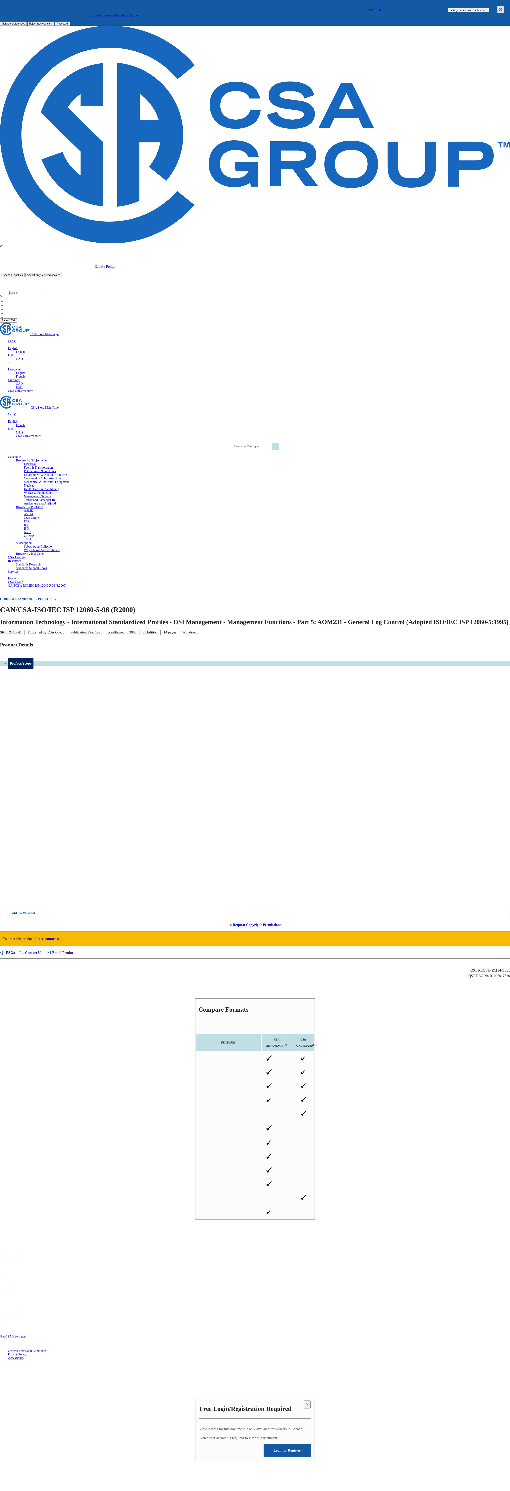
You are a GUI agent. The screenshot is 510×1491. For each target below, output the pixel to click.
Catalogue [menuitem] (14, 456)
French (20, 351)
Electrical (30, 464)
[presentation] (1, 246)
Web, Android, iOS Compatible (228, 1212)
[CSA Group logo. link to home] (255, 242)
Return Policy (13, 1276)
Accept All (373, 10)
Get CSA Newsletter (13, 1336)
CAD (19, 359)
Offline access (228, 1058)
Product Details (16, 644)
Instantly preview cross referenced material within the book (228, 1156)
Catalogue (10, 1268)
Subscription (11, 1256)
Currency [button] (14, 380)
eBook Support (13, 1287)
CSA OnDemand (305, 1042)
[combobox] (254, 446)
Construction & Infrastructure (42, 478)
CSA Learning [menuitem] (17, 557)
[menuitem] (267, 464)
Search (4, 292)
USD (11, 355)
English (21, 373)
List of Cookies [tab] (17, 285)
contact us (52, 939)
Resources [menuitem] (14, 561)
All (7, 300)
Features (228, 1042)
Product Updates (15, 1293)
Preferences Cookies (17, 308)
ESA (27, 521)
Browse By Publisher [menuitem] (29, 507)
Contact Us (10, 1327)
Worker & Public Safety (39, 492)
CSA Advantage (276, 1042)
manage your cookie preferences (468, 10)
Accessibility (16, 1358)
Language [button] (14, 369)
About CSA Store (14, 1251)
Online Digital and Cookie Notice (113, 15)
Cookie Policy (104, 266)
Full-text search (228, 1072)
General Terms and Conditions (27, 1350)
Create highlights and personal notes (228, 1086)
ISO (26, 528)
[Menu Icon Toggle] (9, 363)
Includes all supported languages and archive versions (228, 1113)
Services (7, 1262)
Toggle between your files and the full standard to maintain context (228, 1143)
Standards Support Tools (31, 568)
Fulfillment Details (18, 1282)
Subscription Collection (38, 546)
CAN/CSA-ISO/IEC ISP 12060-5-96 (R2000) (37, 585)
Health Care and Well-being (41, 489)
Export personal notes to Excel (228, 1170)
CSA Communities (15, 1307)
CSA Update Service (17, 1313)
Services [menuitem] (13, 571)
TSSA (28, 539)
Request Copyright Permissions (257, 925)
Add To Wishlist (22, 913)
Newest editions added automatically (228, 1100)
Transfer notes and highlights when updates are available (228, 1184)
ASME (28, 510)
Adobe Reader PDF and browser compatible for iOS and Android (228, 1198)
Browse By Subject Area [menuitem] (31, 460)
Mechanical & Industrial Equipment (46, 482)
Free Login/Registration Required (245, 1408)
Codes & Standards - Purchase (28, 599)
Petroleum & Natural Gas (40, 471)
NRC (27, 532)
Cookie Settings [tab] (18, 282)
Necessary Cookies (17, 304)
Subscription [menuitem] (24, 543)
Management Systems (37, 496)
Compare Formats (223, 1009)
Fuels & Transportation (38, 467)
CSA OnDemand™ (20, 390)
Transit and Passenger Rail (40, 500)
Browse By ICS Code (30, 553)
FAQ (3, 1322)
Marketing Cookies (17, 316)
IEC (26, 525)
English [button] (13, 348)
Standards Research (28, 564)
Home (12, 578)
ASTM (28, 514)
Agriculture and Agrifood (40, 503)
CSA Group (31, 517)
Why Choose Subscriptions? (42, 550)
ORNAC (29, 535)
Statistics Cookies (16, 312)
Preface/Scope (20, 663)
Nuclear (29, 485)
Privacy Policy (17, 1354)
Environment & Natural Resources (45, 474)
